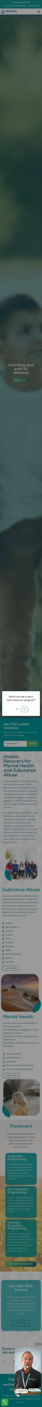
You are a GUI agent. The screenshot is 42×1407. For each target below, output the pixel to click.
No (17, 709)
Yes (24, 709)
